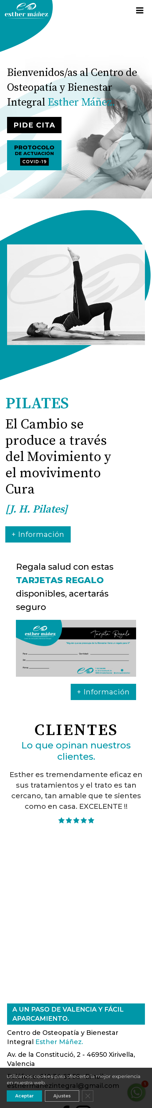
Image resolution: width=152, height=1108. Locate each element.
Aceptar (24, 1095)
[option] (76, 294)
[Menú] (139, 10)
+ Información (38, 534)
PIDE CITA (34, 125)
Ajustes (62, 1095)
